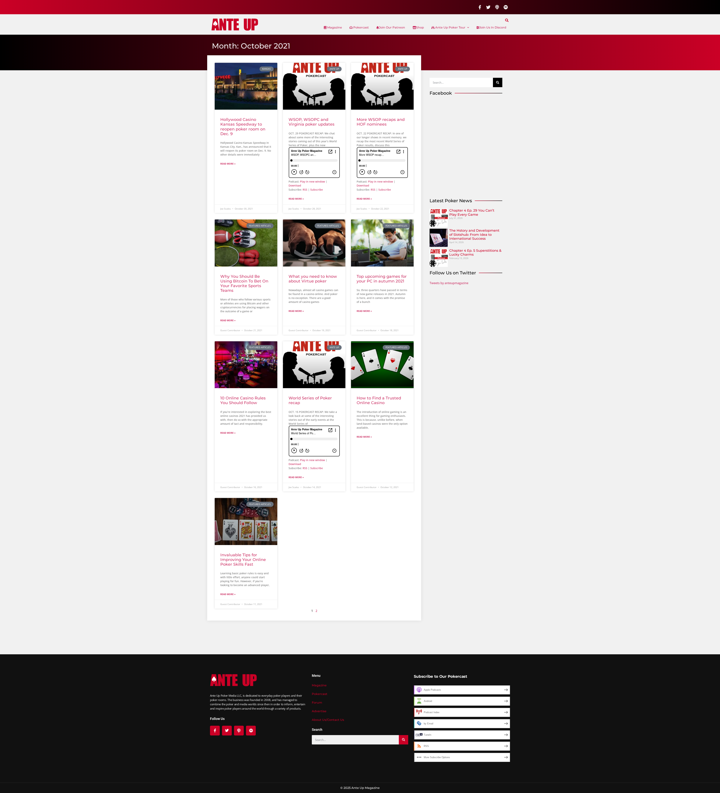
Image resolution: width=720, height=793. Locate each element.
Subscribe (316, 189)
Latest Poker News (451, 200)
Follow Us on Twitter (453, 273)
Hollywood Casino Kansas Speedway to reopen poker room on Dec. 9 (242, 126)
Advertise (319, 711)
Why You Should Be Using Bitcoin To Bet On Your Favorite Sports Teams (244, 283)
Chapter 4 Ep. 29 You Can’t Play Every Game (471, 212)
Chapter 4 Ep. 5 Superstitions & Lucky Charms (475, 253)
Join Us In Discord (492, 27)
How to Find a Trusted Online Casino (379, 400)
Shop (420, 27)
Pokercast (360, 27)
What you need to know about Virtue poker (313, 278)
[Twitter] (488, 7)
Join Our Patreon (392, 27)
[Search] (497, 82)
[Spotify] (505, 7)
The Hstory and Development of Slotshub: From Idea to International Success (474, 234)
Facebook (441, 93)
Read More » (228, 163)
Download (295, 185)
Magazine (334, 27)
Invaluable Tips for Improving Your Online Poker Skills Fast (243, 560)
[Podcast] (497, 7)
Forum (317, 702)
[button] (507, 20)
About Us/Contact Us (328, 720)
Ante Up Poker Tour (449, 27)
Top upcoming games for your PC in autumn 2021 (382, 278)
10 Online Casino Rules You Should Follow (243, 400)
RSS (305, 189)
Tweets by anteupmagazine (449, 283)
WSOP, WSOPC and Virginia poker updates (311, 122)
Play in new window (312, 181)
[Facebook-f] (480, 7)
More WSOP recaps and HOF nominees (381, 122)
